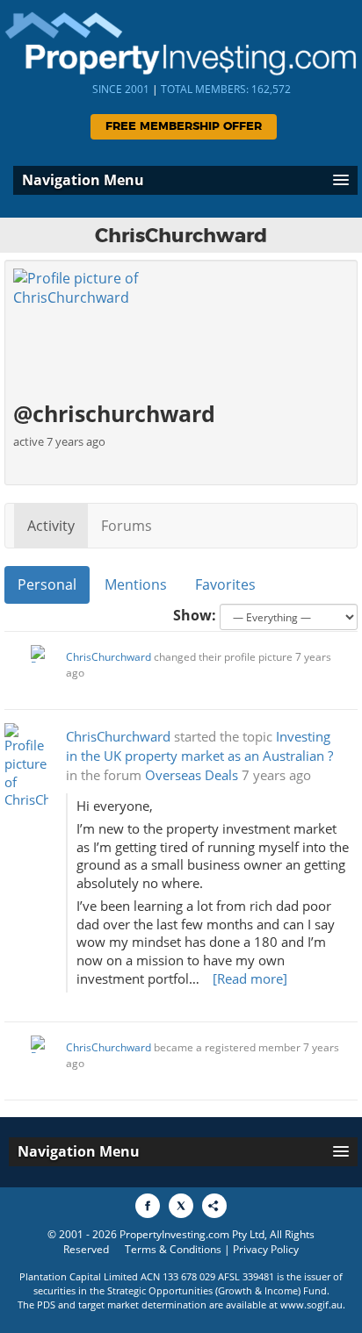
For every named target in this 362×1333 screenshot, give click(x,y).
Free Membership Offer (183, 127)
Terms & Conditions (173, 1249)
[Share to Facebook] (147, 1205)
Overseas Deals (191, 775)
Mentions (136, 584)
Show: (194, 615)
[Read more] (250, 979)
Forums (126, 525)
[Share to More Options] (214, 1205)
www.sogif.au (311, 1304)
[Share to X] (181, 1205)
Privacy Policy (266, 1249)
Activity (51, 525)
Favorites (225, 584)
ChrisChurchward (108, 656)
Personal (47, 584)
